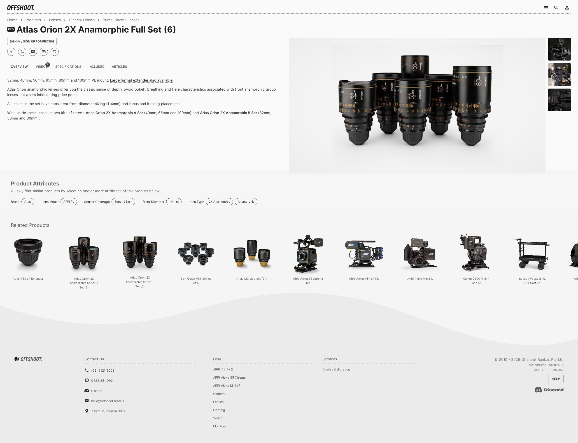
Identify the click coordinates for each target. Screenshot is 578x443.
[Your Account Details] (567, 8)
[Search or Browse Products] (556, 8)
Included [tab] (97, 66)
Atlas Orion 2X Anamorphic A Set (114, 112)
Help (556, 379)
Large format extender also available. (142, 80)
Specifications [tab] (68, 66)
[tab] (41, 66)
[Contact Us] (546, 8)
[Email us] (44, 52)
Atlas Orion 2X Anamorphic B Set (228, 112)
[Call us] (22, 52)
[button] (27, 201)
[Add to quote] (11, 52)
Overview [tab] (19, 66)
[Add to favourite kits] (55, 52)
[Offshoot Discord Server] (549, 392)
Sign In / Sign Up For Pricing (31, 41)
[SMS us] (33, 52)
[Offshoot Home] (20, 7)
